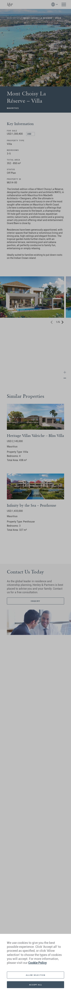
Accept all (35, 984)
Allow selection (35, 975)
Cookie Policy (37, 963)
